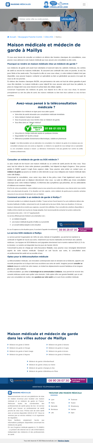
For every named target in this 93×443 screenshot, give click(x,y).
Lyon (52, 399)
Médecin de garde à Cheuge (19, 348)
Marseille (53, 406)
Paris (52, 403)
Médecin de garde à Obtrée (19, 345)
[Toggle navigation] (84, 4)
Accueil (12, 37)
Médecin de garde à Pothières (59, 354)
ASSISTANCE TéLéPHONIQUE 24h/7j (46, 387)
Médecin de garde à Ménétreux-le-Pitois (43, 371)
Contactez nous (72, 224)
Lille (52, 413)
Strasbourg (74, 406)
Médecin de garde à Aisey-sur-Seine (42, 365)
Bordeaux (54, 409)
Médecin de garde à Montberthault (41, 361)
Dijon (72, 413)
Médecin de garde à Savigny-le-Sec (42, 368)
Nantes (73, 409)
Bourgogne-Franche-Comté (30, 37)
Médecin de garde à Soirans (58, 345)
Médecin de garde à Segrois (19, 354)
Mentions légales (63, 441)
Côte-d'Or (48, 37)
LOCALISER (67, 19)
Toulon (73, 403)
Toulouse (73, 399)
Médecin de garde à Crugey (58, 348)
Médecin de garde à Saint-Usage (21, 351)
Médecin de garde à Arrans (58, 351)
